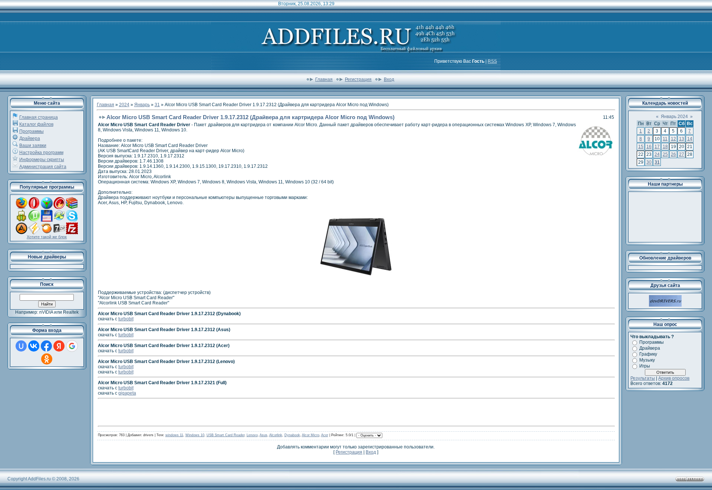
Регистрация (358, 79)
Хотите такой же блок (47, 237)
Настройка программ (41, 152)
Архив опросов (673, 378)
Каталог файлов (36, 124)
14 (689, 138)
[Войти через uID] (21, 346)
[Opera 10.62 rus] (34, 207)
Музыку (647, 360)
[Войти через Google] (72, 346)
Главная (324, 79)
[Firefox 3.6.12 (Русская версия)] (21, 207)
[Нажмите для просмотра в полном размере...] (356, 283)
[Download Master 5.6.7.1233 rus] (47, 207)
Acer (324, 435)
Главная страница (38, 117)
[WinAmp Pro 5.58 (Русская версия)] (34, 232)
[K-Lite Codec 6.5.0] (59, 220)
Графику (648, 354)
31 (157, 104)
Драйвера (29, 138)
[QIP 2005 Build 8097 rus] (21, 220)
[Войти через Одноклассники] (46, 359)
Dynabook (292, 435)
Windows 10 (194, 435)
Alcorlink (275, 435)
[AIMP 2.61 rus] (21, 232)
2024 (124, 104)
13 (681, 138)
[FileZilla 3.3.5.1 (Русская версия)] (72, 232)
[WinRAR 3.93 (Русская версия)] (72, 207)
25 (665, 154)
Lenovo (252, 435)
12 (673, 138)
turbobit (126, 318)
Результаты (642, 378)
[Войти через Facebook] (46, 346)
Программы (31, 131)
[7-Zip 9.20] (59, 232)
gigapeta (127, 393)
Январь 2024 (674, 116)
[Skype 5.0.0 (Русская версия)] (72, 220)
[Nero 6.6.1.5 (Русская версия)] (59, 207)
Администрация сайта (42, 166)
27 (681, 154)
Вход (389, 79)
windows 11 (174, 435)
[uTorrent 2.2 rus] (34, 220)
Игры (644, 366)
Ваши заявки (32, 145)
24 (657, 154)
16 (649, 146)
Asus (263, 435)
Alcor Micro (310, 435)
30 (649, 162)
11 (665, 138)
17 (657, 146)
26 (673, 154)
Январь (142, 104)
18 (665, 146)
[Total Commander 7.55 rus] (47, 220)
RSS (492, 61)
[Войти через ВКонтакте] (33, 346)
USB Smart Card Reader (225, 435)
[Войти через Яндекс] (59, 346)
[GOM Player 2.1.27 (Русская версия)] (47, 232)
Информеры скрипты (41, 159)
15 (640, 146)
